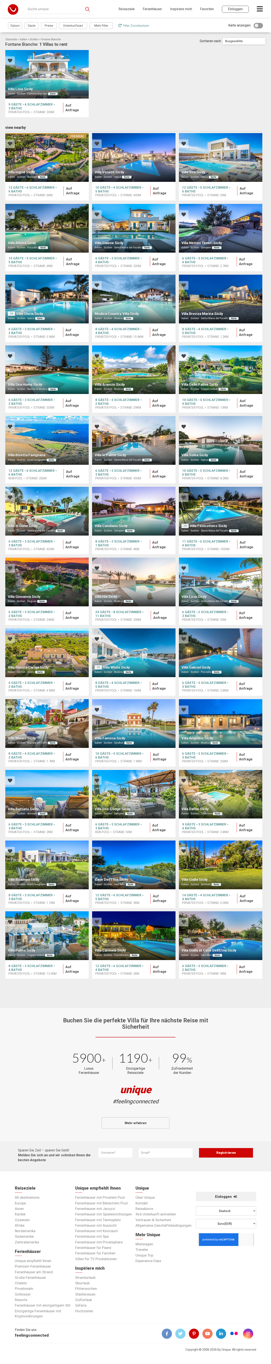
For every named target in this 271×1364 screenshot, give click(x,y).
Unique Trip (144, 1255)
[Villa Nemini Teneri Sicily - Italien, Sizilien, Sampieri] (220, 228)
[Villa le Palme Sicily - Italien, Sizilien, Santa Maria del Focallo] (134, 440)
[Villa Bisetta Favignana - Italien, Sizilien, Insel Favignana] (47, 440)
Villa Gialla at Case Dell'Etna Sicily (208, 950)
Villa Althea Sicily (22, 243)
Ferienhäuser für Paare (93, 1248)
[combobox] (244, 41)
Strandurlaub (85, 1277)
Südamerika (24, 1236)
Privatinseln (24, 1288)
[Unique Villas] (13, 9)
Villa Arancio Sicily (110, 384)
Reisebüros (144, 1209)
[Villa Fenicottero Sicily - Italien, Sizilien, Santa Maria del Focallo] (220, 511)
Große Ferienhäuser (30, 1277)
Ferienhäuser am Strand (34, 1272)
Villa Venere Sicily (109, 172)
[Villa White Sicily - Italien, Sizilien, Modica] (134, 652)
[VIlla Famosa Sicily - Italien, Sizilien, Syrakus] (134, 723)
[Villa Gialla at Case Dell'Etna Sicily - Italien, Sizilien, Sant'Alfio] (220, 935)
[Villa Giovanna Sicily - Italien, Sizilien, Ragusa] (47, 582)
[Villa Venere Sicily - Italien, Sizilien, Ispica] (134, 157)
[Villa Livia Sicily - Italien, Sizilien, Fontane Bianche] (47, 74)
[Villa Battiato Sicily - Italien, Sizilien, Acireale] (47, 794)
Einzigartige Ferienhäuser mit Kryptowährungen (38, 1313)
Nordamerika (25, 1231)
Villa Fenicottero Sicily (208, 526)
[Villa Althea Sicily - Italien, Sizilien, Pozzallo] (47, 228)
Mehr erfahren (136, 1123)
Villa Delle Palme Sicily (199, 384)
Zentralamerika (27, 1242)
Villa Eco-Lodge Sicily (112, 809)
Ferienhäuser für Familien (95, 1253)
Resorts (21, 1300)
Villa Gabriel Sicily (196, 667)
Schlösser (23, 1294)
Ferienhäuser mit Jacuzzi (95, 1209)
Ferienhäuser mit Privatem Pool (100, 1197)
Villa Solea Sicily (194, 455)
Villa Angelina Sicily (197, 738)
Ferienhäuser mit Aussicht (96, 1225)
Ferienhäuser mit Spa (92, 1236)
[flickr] (234, 1334)
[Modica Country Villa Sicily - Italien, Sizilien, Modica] (134, 299)
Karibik (20, 1214)
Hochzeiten (84, 1311)
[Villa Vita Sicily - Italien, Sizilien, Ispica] (220, 157)
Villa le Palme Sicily (110, 455)
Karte (52, 94)
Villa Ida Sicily (106, 596)
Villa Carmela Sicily (110, 950)
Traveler (142, 1249)
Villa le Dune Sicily (23, 526)
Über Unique (145, 1197)
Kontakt (142, 1203)
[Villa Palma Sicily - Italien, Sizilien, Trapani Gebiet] (47, 935)
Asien (19, 1209)
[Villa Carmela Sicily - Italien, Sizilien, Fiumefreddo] (134, 935)
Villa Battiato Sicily (23, 809)
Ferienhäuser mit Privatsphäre (99, 1242)
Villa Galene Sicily (109, 243)
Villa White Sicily (116, 667)
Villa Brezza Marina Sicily (202, 314)
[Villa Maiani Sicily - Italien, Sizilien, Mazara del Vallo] (47, 723)
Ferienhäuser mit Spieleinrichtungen (103, 1214)
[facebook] (168, 1334)
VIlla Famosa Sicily (110, 738)
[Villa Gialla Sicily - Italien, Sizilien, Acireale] (220, 865)
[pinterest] (195, 1334)
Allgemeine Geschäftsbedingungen (163, 1225)
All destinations (27, 1197)
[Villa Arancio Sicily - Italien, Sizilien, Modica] (134, 369)
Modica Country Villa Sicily (117, 314)
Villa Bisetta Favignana (26, 455)
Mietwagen (144, 1244)
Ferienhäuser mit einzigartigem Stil (42, 1305)
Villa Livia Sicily (20, 89)
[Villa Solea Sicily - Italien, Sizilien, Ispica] (220, 440)
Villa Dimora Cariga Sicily (28, 667)
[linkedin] (222, 1334)
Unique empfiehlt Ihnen (33, 1261)
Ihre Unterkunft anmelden (156, 1214)
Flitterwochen (86, 1288)
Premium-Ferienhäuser (33, 1266)
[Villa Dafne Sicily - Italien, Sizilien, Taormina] (220, 794)
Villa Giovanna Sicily (24, 596)
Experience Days (148, 1261)
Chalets (21, 1283)
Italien (23, 39)
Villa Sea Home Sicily (25, 384)
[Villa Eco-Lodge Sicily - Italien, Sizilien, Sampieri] (134, 794)
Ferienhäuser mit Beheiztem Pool (101, 1203)
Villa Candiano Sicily (111, 526)
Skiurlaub (82, 1283)
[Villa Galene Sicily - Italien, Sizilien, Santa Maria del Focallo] (134, 228)
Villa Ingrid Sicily (21, 172)
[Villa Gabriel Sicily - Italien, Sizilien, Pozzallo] (220, 652)
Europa (20, 1203)
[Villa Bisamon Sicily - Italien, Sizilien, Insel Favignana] (47, 865)
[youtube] (209, 1334)
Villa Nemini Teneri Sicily (201, 243)
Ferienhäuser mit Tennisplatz (98, 1220)
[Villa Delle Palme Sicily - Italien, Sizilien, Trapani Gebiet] (220, 369)
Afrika (19, 1225)
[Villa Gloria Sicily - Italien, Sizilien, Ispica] (47, 299)
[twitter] (182, 1334)
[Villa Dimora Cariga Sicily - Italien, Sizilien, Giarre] (47, 652)
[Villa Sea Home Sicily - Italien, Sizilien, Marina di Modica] (47, 369)
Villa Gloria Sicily (29, 314)
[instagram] (249, 1334)
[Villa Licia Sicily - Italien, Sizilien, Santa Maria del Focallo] (220, 582)
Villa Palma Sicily (21, 950)
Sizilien (33, 39)
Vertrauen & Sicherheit (153, 1220)
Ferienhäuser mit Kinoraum (96, 1231)
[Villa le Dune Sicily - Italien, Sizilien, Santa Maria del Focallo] (47, 511)
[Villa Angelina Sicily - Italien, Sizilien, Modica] (220, 723)
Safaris (81, 1305)
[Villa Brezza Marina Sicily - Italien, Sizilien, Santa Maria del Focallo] (220, 299)
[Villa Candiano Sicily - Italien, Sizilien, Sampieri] (134, 511)
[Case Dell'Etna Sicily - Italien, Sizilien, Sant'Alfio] (134, 865)
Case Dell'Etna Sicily (111, 879)
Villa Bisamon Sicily (24, 879)
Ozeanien (22, 1220)
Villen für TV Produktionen (96, 1259)
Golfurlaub (83, 1300)
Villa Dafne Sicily (195, 809)
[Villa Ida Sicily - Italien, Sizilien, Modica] (134, 582)
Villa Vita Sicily (193, 172)
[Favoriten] (10, 61)
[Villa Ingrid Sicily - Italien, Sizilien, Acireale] (47, 157)
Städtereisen (85, 1294)
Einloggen (223, 1197)
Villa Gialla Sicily (194, 879)
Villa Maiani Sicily (22, 738)
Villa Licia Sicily (194, 596)
